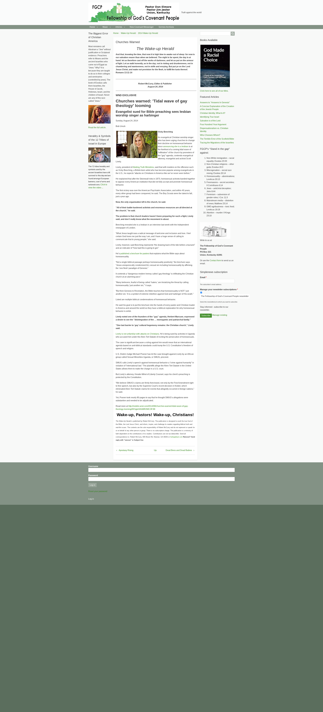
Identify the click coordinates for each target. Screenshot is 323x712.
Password (93, 475)
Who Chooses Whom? (210, 135)
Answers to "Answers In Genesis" (215, 102)
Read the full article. (97, 127)
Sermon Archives (166, 27)
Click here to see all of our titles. (214, 91)
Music (105, 27)
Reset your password (97, 491)
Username (93, 466)
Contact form (215, 260)
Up (155, 450)
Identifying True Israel (209, 117)
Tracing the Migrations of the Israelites (217, 143)
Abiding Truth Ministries (143, 167)
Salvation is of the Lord (210, 121)
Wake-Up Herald (128, 33)
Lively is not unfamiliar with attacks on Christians (137, 334)
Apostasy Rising (126, 450)
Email (202, 277)
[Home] (134, 12)
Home (92, 27)
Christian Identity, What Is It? (212, 113)
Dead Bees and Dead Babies (179, 450)
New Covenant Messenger (142, 27)
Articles (118, 27)
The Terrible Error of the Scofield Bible (217, 139)
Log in (91, 499)
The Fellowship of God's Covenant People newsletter (225, 296)
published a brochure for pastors (134, 253)
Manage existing (219, 315)
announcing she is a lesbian (175, 146)
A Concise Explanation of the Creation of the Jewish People (217, 107)
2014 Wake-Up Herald (148, 33)
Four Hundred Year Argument (213, 124)
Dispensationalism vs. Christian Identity (214, 129)
